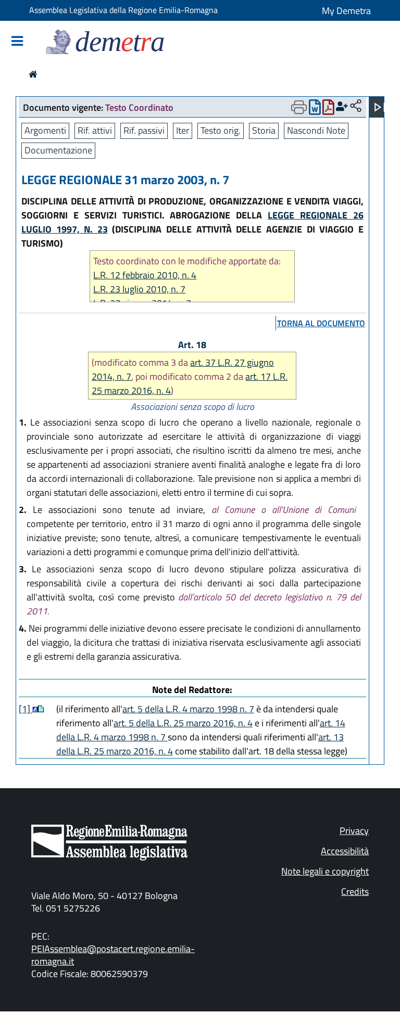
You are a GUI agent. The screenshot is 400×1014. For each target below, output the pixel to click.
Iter (182, 130)
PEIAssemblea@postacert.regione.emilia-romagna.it (113, 955)
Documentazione (58, 150)
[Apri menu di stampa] (299, 107)
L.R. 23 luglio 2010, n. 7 (139, 289)
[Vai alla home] (33, 74)
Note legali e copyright (325, 871)
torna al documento (321, 323)
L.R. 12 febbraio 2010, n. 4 (144, 275)
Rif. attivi (95, 130)
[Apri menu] (379, 107)
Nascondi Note (316, 130)
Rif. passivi (144, 130)
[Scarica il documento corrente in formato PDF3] (328, 109)
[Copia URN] (355, 106)
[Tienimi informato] (342, 106)
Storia (264, 130)
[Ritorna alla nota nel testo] (35, 709)
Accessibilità (345, 851)
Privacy (354, 831)
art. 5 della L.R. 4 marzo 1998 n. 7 (188, 709)
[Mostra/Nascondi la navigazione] (17, 41)
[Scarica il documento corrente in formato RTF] (315, 109)
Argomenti (45, 130)
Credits (355, 891)
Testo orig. (221, 130)
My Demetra (346, 11)
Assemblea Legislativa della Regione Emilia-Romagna (123, 10)
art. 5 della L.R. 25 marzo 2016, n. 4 (183, 723)
